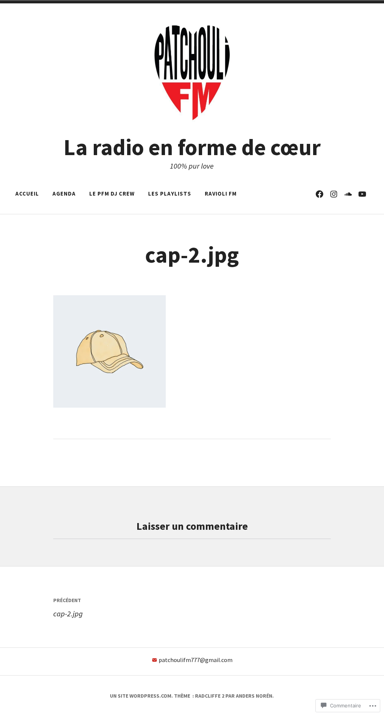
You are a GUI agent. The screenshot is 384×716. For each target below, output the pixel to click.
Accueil (27, 193)
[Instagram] (333, 193)
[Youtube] (362, 193)
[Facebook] (319, 193)
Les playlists (169, 193)
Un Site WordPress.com (140, 695)
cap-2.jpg (68, 607)
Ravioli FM (221, 193)
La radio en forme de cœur (192, 147)
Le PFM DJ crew (112, 193)
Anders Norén (254, 695)
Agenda (64, 193)
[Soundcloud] (348, 193)
